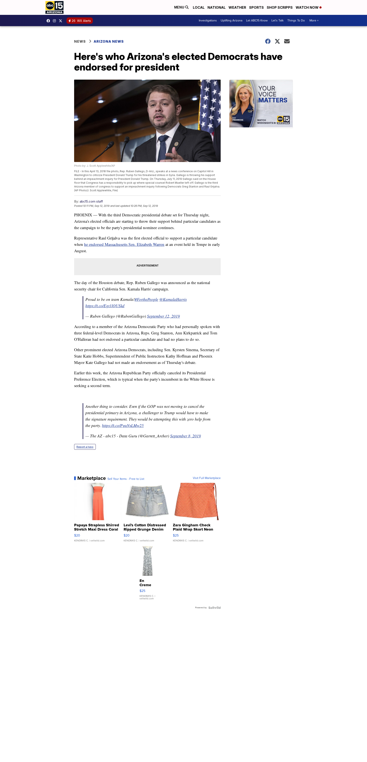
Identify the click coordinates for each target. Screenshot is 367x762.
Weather (237, 7)
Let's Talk (277, 20)
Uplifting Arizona (231, 20)
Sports (256, 7)
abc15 (49, 21)
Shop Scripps (280, 7)
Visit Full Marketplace (207, 478)
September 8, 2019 (185, 435)
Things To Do (296, 20)
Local (199, 7)
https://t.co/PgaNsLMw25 (123, 425)
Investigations (208, 20)
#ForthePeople (146, 299)
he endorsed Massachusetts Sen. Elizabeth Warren (124, 244)
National (216, 7)
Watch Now (307, 7)
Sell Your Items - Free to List (125, 478)
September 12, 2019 (163, 316)
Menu (179, 7)
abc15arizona (55, 21)
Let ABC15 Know (257, 20)
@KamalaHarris (173, 299)
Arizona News (109, 41)
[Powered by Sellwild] (214, 607)
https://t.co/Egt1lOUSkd (104, 305)
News (80, 41)
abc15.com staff (91, 201)
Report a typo (84, 446)
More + (314, 20)
